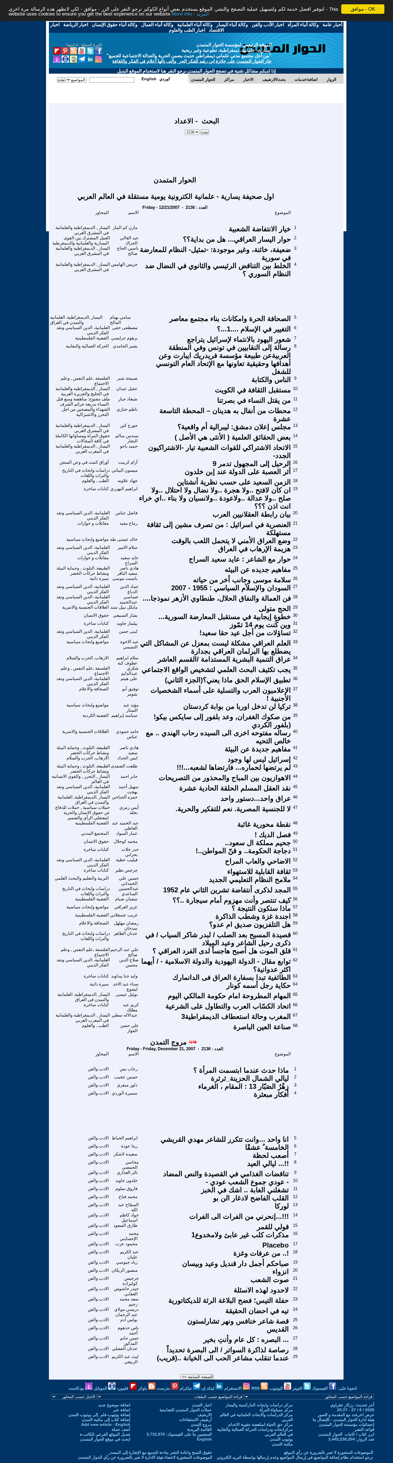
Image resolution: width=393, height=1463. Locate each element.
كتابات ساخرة (96, 488)
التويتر (298, 1388)
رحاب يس (129, 1068)
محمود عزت (126, 1243)
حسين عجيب (126, 1076)
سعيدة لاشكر (126, 1153)
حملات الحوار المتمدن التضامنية (185, 1409)
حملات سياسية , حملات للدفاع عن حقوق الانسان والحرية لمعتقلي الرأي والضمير (82, 812)
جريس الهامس (124, 264)
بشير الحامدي (125, 345)
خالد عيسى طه (124, 539)
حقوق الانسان (96, 615)
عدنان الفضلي (125, 1348)
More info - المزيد (190, 14)
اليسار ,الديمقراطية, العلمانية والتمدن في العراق (76, 320)
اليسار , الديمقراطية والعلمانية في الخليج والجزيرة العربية (83, 391)
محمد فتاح (128, 1196)
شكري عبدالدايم (130, 671)
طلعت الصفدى (124, 765)
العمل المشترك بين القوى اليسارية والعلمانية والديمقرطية (81, 240)
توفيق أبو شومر (130, 691)
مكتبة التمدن (282, 1444)
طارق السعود (125, 1225)
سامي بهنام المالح (120, 320)
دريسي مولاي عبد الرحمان (126, 1312)
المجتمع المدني (95, 833)
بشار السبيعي (125, 615)
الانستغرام (233, 1388)
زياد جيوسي (127, 1262)
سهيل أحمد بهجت (129, 789)
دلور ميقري (127, 1084)
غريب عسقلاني (124, 914)
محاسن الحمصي (130, 1165)
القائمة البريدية (199, 1429)
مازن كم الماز (125, 227)
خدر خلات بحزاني (130, 852)
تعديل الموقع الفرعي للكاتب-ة (105, 1434)
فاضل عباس (126, 512)
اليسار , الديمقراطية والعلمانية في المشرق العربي (83, 230)
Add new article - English (105, 1424)
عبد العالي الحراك (129, 240)
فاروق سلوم (126, 1188)
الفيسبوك (320, 1388)
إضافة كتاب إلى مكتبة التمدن (106, 1419)
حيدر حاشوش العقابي (126, 1291)
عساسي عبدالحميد (129, 599)
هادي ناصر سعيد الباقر (128, 571)
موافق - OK (363, 9)
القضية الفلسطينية (92, 337)
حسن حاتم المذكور (129, 1341)
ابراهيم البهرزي (124, 488)
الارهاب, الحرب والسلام (87, 657)
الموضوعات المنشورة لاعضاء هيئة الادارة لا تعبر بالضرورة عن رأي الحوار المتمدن (145, 1457)
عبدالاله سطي (125, 1015)
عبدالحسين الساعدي (129, 891)
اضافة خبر (121, 1409)
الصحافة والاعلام (94, 688)
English (204, 1439)
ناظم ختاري (127, 409)
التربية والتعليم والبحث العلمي (82, 878)
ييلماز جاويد (127, 623)
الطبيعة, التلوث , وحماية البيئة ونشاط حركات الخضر (83, 571)
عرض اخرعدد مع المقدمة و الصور (346, 1414)
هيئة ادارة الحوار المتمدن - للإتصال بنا (343, 1419)
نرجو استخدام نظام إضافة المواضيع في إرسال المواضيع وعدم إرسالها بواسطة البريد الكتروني (295, 1457)
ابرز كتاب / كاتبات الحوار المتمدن (346, 1434)
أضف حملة (121, 1429)
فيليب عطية (127, 859)
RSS (256, 1388)
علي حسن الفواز (129, 1028)
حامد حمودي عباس (127, 734)
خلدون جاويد (126, 1180)
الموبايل (101, 1388)
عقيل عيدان (127, 388)
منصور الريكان (125, 1270)
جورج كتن (129, 425)
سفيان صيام (126, 898)
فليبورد (123, 1388)
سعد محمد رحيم (129, 1301)
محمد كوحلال (126, 841)
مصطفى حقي (125, 327)
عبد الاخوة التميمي (129, 644)
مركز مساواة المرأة (276, 1409)
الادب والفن (98, 1068)
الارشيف (204, 1414)
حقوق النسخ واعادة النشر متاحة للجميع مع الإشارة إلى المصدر (160, 1452)
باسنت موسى (125, 578)
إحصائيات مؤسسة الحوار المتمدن (346, 1424)
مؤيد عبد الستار (131, 707)
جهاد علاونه (128, 480)
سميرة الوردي (125, 1092)
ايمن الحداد (127, 757)
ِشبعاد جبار (128, 398)
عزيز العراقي (126, 906)
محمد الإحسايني (129, 1236)
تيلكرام (186, 1388)
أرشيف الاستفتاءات (195, 1419)
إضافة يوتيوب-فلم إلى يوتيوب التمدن (99, 1414)
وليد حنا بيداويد (124, 975)
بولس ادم (129, 1319)
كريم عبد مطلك (131, 1007)
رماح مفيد (128, 523)
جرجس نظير (126, 870)
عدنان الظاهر (126, 933)
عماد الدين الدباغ (129, 589)
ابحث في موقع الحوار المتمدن (105, 1439)
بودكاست (76, 1388)
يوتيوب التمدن (281, 1439)
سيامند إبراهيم (124, 715)
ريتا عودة (129, 1145)
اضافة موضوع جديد (114, 1405)
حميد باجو (129, 446)
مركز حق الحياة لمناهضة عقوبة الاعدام (260, 1424)
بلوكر (143, 1388)
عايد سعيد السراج (130, 560)
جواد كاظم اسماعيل (129, 1217)
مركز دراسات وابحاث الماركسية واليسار (259, 1405)
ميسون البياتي (125, 470)
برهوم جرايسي (124, 337)
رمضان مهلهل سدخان (126, 925)
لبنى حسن (128, 631)
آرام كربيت (128, 462)
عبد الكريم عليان (129, 1254)
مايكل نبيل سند (124, 607)
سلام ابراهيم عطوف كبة (127, 660)
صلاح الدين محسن (129, 962)
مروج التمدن (168, 1042)
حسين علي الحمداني (129, 881)
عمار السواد (127, 833)
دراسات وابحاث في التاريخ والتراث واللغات (86, 473)
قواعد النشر (364, 1429)
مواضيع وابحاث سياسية (87, 539)
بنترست (164, 1388)
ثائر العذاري (127, 1172)
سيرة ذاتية (99, 578)
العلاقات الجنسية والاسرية (85, 607)
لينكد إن (208, 1388)
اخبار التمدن (202, 1405)
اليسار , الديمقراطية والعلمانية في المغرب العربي (83, 449)
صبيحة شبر (127, 378)
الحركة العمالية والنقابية (87, 345)
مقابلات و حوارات (93, 523)
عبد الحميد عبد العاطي (125, 825)
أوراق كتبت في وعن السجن (84, 462)
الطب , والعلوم (95, 480)
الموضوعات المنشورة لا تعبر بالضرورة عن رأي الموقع (328, 1452)
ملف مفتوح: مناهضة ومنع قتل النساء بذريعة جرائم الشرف (83, 401)
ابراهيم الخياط (125, 1137)
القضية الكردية (96, 715)
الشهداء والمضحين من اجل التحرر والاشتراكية (86, 412)
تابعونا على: (347, 1388)
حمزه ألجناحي (125, 796)
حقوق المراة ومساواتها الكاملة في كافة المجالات (82, 438)
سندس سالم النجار (127, 438)
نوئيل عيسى (127, 994)
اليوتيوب (276, 1388)
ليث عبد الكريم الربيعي (125, 1359)
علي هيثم (129, 678)
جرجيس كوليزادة (131, 1281)
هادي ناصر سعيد (129, 750)
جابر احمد (129, 776)
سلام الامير (128, 547)
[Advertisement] (197, 153)
